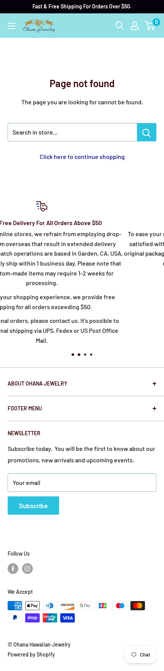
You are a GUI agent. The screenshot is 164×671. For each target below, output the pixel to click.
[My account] (134, 25)
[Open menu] (11, 26)
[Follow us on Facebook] (13, 568)
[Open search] (120, 25)
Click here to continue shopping (82, 156)
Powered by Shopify (31, 654)
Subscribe (33, 505)
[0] (150, 25)
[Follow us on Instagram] (27, 568)
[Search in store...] (146, 132)
